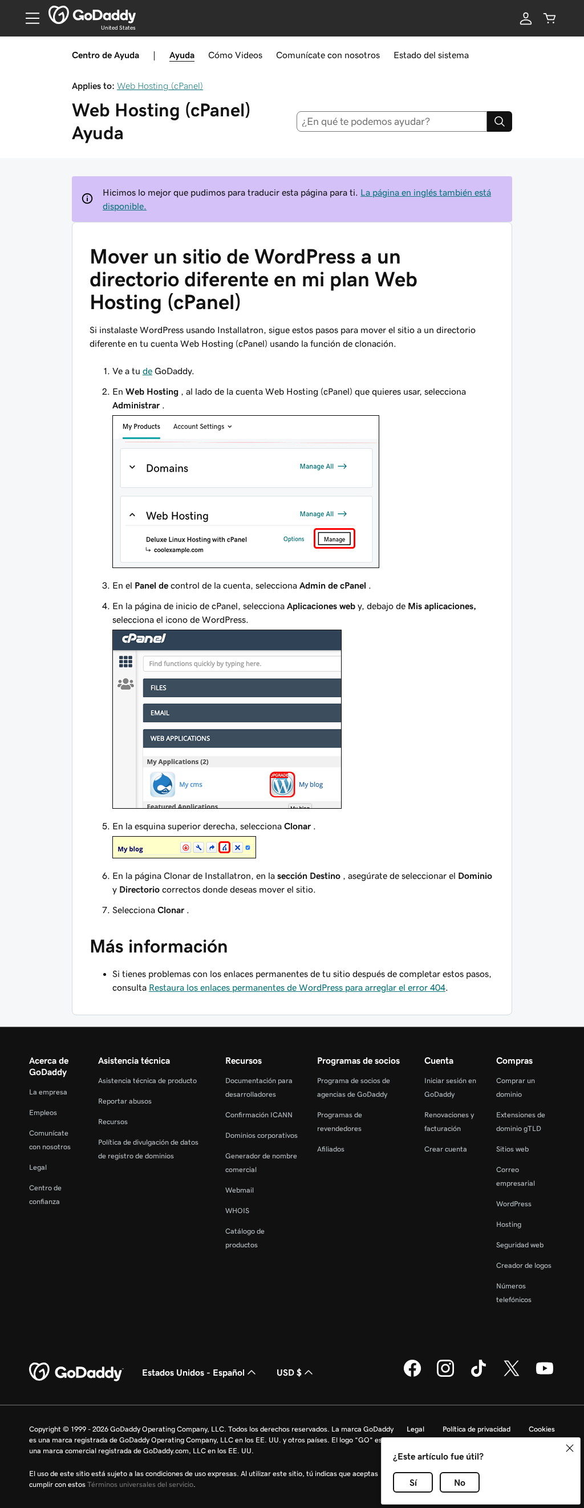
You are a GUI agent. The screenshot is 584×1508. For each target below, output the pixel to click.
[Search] (499, 121)
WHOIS (237, 1210)
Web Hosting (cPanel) (160, 85)
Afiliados (330, 1149)
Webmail (239, 1190)
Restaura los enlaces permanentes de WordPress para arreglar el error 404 (297, 987)
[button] (569, 1448)
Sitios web (512, 1149)
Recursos (113, 1121)
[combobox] (392, 121)
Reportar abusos (125, 1101)
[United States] (92, 15)
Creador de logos (523, 1265)
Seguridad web (520, 1244)
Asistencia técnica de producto (147, 1080)
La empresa (48, 1092)
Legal (38, 1167)
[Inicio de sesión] (526, 18)
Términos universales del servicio (140, 1484)
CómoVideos (235, 54)
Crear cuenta (445, 1149)
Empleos (43, 1112)
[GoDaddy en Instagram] (445, 1375)
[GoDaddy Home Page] (76, 1372)
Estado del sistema (431, 54)
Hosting (508, 1224)
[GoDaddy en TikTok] (478, 1375)
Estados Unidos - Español (193, 1372)
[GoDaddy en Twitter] (511, 1375)
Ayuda (181, 54)
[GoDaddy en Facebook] (412, 1375)
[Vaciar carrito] (550, 18)
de (147, 370)
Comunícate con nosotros (328, 54)
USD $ (289, 1372)
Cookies (542, 1429)
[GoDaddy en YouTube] (544, 1375)
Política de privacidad (476, 1429)
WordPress (514, 1203)
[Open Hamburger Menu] (28, 18)
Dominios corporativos (261, 1135)
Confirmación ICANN (259, 1114)
